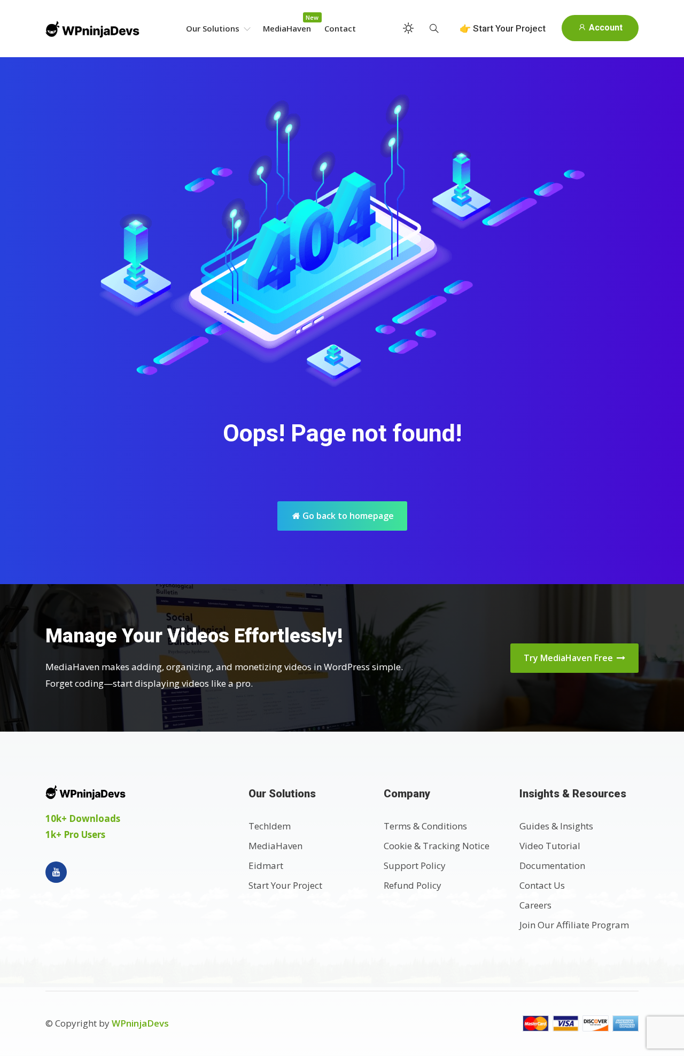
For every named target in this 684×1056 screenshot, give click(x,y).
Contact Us (542, 885)
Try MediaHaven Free (569, 658)
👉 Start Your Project (503, 28)
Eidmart (265, 865)
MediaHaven (287, 28)
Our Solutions (214, 28)
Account (605, 27)
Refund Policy (412, 885)
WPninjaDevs (140, 1023)
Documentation (552, 865)
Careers (535, 905)
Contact (340, 28)
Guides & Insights (556, 826)
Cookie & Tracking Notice (436, 846)
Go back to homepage (347, 516)
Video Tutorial (549, 846)
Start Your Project (285, 885)
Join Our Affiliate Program (574, 925)
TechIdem (269, 826)
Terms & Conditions (425, 826)
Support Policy (415, 865)
